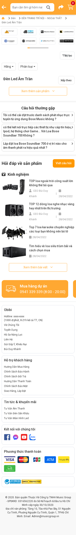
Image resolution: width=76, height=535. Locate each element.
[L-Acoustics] (66, 31)
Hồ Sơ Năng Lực (13, 334)
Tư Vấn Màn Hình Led (16, 418)
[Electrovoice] (47, 31)
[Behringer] (9, 31)
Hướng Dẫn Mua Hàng (16, 366)
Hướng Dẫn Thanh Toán (17, 381)
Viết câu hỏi (64, 163)
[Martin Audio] (66, 41)
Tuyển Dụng (11, 329)
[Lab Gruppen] (47, 41)
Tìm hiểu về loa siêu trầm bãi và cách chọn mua (50, 248)
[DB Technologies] (28, 31)
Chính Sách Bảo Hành (16, 371)
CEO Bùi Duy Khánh (38, 193)
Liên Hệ (8, 339)
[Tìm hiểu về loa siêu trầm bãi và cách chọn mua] (14, 251)
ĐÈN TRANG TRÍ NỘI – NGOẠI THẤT (42, 18)
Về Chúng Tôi (11, 325)
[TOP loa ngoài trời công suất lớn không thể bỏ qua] (14, 186)
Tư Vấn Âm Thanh (14, 408)
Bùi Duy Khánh (12, 349)
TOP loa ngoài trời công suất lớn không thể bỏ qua (51, 183)
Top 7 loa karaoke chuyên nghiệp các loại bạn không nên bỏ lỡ (51, 229)
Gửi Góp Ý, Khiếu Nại (15, 344)
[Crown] (9, 41)
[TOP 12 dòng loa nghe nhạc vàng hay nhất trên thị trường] (14, 209)
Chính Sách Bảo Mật (16, 386)
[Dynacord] (28, 41)
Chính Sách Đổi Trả (15, 376)
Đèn (13, 18)
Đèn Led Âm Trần (12, 22)
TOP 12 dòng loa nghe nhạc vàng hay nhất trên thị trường (51, 206)
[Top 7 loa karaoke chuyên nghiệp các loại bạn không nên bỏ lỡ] (14, 233)
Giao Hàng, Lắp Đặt (15, 390)
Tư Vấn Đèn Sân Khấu (16, 413)
